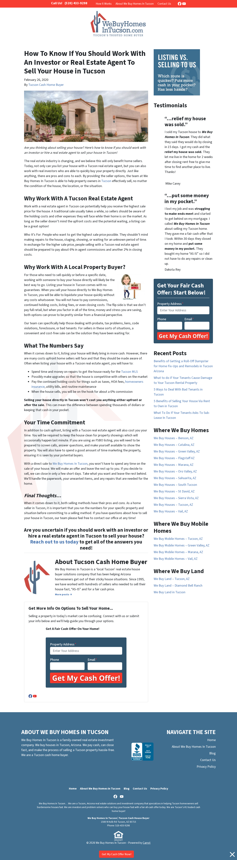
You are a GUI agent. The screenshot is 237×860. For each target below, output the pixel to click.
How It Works (104, 4)
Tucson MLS (129, 371)
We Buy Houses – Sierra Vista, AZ (176, 498)
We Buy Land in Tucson (169, 592)
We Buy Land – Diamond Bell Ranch (178, 585)
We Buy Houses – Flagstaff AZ (174, 458)
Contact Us (164, 4)
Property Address (63, 644)
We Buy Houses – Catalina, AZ (174, 444)
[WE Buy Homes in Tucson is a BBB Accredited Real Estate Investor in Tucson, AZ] (142, 752)
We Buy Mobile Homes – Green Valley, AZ (181, 545)
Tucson (106, 181)
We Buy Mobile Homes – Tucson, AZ (178, 538)
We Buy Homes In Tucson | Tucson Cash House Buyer (118, 818)
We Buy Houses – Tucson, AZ (173, 504)
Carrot (147, 843)
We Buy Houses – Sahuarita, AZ (175, 478)
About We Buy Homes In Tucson (135, 4)
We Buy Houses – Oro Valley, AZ (175, 471)
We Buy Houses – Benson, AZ (173, 438)
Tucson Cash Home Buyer (46, 85)
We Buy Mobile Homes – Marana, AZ (178, 552)
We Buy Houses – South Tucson (175, 484)
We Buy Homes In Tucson (70, 463)
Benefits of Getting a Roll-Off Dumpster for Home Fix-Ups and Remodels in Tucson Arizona (183, 366)
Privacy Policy (206, 766)
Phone (54, 659)
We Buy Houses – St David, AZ (174, 491)
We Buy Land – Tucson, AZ (172, 579)
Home (211, 740)
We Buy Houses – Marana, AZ (173, 464)
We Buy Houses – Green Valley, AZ (177, 451)
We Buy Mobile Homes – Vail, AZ (176, 558)
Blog (212, 753)
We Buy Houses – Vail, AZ (171, 511)
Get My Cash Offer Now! (116, 854)
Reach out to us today (54, 542)
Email (92, 659)
